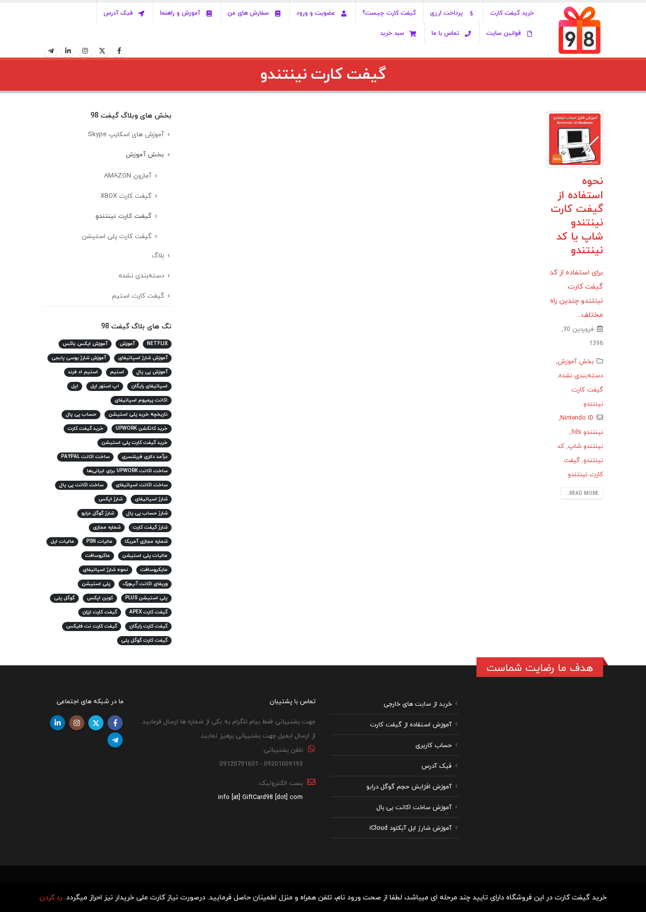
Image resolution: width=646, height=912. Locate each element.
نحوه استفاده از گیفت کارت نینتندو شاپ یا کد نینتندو (577, 216)
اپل (74, 386)
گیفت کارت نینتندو (123, 216)
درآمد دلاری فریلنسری (145, 457)
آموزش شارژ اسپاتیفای (143, 358)
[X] (102, 50)
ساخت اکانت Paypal (85, 457)
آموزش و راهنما (180, 13)
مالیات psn (99, 541)
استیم (117, 372)
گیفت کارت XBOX (125, 196)
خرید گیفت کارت (512, 13)
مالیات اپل (62, 541)
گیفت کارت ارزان (99, 612)
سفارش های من (248, 13)
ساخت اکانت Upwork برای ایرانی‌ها (127, 471)
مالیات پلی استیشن (145, 555)
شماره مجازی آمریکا (146, 541)
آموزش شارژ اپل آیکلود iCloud (410, 827)
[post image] (575, 139)
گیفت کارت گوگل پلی (144, 640)
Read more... (582, 493)
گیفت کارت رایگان (148, 626)
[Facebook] (119, 50)
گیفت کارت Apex (148, 612)
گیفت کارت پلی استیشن (116, 236)
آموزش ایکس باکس (85, 344)
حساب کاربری (433, 745)
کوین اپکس (100, 598)
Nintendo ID (577, 418)
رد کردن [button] (51, 897)
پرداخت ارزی (446, 13)
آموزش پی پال (152, 372)
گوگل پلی (64, 598)
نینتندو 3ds (587, 432)
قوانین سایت (504, 33)
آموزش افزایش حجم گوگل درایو (409, 786)
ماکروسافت (97, 555)
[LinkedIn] (68, 50)
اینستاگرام (76, 722)
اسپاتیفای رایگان (149, 386)
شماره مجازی (107, 527)
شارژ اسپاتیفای (151, 499)
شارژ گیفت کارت (150, 527)
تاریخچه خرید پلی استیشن (138, 414)
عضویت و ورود (315, 13)
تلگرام (115, 740)
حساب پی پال (81, 414)
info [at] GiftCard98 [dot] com (260, 797)
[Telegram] (50, 50)
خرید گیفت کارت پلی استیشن (134, 442)
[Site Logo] (579, 30)
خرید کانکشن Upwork (142, 428)
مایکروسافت (154, 570)
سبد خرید (392, 33)
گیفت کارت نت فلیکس (91, 626)
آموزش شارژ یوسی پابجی (78, 358)
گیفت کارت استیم (138, 296)
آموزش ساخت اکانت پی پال (414, 807)
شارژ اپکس (110, 499)
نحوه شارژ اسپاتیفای (105, 570)
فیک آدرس (118, 13)
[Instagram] (85, 50)
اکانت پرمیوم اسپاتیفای (141, 400)
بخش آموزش (576, 361)
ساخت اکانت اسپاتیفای (142, 485)
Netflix (157, 344)
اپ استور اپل (104, 386)
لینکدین (57, 722)
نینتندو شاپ (585, 446)
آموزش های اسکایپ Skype (126, 134)
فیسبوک (115, 722)
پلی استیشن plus (146, 598)
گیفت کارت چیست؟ (389, 13)
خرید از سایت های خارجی (418, 703)
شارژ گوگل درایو (97, 513)
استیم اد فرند (83, 372)
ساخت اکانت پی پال (81, 485)
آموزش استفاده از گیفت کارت (411, 724)
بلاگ (158, 255)
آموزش (127, 344)
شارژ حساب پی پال (147, 513)
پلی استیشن (96, 584)
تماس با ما (445, 33)
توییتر (95, 722)
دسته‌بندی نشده (581, 375)
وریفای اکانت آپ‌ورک (145, 584)
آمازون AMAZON (127, 176)
